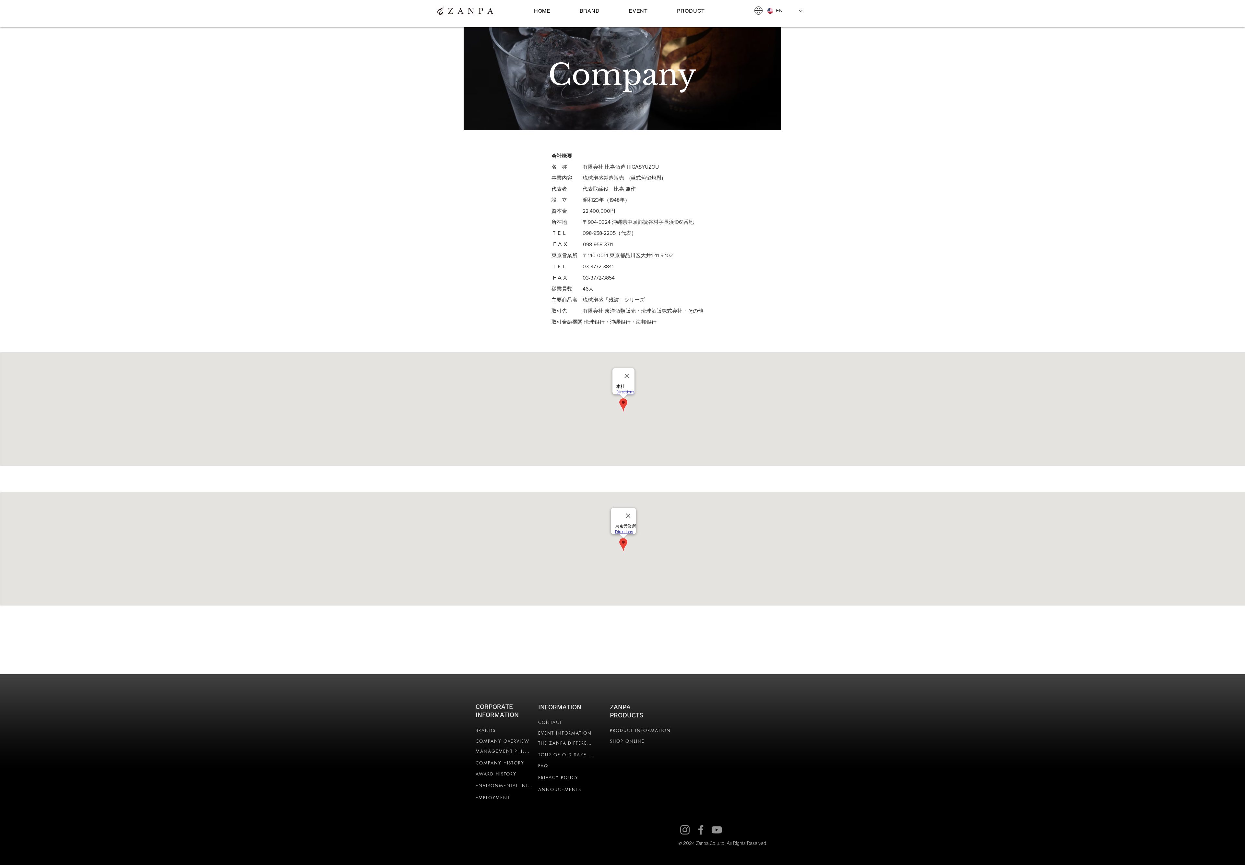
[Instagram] (685, 829)
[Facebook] (700, 829)
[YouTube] (716, 829)
